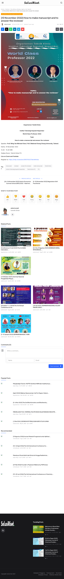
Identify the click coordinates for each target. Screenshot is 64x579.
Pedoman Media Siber (55, 575)
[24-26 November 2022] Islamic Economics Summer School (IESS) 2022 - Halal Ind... (17, 182)
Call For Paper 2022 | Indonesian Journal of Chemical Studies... (51, 552)
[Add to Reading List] (61, 29)
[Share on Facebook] (2, 29)
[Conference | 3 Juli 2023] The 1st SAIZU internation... (13, 249)
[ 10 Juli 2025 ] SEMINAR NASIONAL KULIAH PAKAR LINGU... (46, 306)
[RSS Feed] (12, 214)
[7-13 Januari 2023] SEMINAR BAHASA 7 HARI (15, 334)
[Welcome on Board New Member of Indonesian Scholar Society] (38, 529)
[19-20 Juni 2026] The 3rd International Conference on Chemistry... (33, 474)
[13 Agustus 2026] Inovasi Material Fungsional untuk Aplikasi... (32, 436)
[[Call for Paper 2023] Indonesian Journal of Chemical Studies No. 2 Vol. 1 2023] (38, 541)
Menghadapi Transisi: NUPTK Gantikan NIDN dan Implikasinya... (32, 383)
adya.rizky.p (15, 386)
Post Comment (54, 366)
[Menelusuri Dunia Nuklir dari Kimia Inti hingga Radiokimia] (6, 458)
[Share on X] (6, 29)
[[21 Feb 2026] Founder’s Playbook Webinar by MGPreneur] (6, 467)
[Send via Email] (22, 29)
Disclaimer (59, 573)
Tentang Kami (50, 573)
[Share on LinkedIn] (14, 29)
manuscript (9, 166)
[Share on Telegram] (18, 29)
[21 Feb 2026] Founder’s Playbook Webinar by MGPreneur (30, 464)
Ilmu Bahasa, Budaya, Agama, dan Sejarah (21, 9)
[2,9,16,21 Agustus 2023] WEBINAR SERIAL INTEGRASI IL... (46, 249)
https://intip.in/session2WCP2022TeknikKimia (24, 159)
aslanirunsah (15, 208)
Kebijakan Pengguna (39, 573)
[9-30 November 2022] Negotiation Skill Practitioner (45, 182)
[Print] (57, 29)
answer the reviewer (26, 166)
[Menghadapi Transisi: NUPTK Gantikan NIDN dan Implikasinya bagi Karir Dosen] (6, 386)
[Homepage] (32, 3)
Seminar (7, 9)
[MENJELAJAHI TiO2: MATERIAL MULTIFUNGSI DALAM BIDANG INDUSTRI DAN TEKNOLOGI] (6, 414)
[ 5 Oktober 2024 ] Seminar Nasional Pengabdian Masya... (12, 277)
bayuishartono (4, 252)
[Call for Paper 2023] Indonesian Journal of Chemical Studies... (51, 540)
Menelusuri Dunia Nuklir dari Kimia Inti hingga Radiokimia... (30, 455)
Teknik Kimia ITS (31, 169)
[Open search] (61, 3)
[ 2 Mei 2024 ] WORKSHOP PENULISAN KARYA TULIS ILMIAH (31, 421)
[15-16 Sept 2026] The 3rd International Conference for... (30, 446)
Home (2, 9)
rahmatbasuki (16, 438)
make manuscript (38, 166)
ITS (38, 169)
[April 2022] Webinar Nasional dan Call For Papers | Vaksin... (31, 393)
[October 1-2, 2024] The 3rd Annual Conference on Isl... (12, 306)
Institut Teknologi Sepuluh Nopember (15, 169)
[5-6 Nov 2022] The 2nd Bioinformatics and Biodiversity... (30, 402)
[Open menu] (3, 3)
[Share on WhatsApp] (10, 29)
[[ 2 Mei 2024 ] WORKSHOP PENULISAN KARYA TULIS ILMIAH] (6, 424)
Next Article (36, 178)
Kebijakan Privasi (43, 575)
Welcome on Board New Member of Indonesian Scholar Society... (52, 528)
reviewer (16, 166)
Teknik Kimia (48, 166)
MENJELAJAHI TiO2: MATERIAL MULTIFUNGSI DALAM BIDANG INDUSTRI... (34, 412)
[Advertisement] (32, 493)
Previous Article (26, 178)
